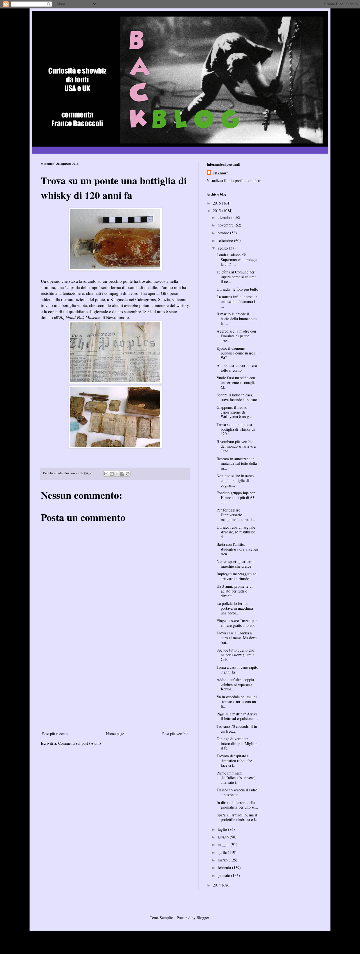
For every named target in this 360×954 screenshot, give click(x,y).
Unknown (220, 173)
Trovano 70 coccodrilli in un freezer (237, 729)
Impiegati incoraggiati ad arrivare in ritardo (236, 576)
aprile (223, 852)
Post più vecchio (175, 733)
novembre (226, 225)
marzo (223, 860)
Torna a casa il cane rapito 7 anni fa (237, 670)
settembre (226, 240)
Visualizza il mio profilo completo (234, 180)
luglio (223, 829)
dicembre (225, 217)
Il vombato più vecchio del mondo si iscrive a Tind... (236, 446)
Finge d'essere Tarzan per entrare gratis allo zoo (237, 623)
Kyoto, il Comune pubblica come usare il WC (236, 352)
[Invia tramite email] (106, 474)
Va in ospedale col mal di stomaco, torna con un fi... (237, 701)
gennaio (224, 875)
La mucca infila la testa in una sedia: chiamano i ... (237, 301)
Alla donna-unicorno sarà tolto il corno (237, 368)
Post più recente (55, 733)
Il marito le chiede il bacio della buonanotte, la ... (237, 318)
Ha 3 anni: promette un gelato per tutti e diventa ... (235, 590)
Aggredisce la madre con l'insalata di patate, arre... (236, 335)
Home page (115, 733)
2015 (217, 210)
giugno (224, 836)
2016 (217, 203)
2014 (217, 885)
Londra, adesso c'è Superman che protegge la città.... (237, 259)
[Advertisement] (115, 688)
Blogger (203, 917)
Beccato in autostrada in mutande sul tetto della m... (237, 463)
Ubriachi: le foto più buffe (237, 289)
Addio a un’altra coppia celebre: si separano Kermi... (235, 684)
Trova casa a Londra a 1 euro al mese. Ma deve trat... (236, 637)
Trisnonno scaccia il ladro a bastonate (237, 792)
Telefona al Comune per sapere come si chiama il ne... (236, 276)
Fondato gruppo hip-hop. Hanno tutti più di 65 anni (236, 497)
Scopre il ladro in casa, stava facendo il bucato (237, 397)
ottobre (224, 232)
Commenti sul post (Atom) (79, 743)
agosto (223, 248)
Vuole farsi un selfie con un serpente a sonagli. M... (236, 382)
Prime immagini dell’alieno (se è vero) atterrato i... (236, 777)
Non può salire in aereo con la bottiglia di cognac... (235, 480)
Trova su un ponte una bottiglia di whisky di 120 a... (236, 429)
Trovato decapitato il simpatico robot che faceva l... (234, 760)
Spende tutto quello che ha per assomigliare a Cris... (235, 654)
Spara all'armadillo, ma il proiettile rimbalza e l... (237, 817)
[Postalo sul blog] (111, 474)
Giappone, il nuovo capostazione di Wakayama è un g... (234, 412)
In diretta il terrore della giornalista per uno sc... (237, 805)
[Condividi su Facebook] (122, 474)
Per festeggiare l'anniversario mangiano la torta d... (236, 514)
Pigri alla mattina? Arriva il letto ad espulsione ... (237, 716)
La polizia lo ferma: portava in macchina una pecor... (235, 608)
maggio (224, 844)
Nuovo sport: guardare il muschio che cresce (236, 564)
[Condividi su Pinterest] (127, 474)
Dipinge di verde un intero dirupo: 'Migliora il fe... (237, 743)
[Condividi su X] (117, 474)
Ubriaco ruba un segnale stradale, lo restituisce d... (236, 531)
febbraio (225, 867)
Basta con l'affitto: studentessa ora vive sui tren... (237, 549)
